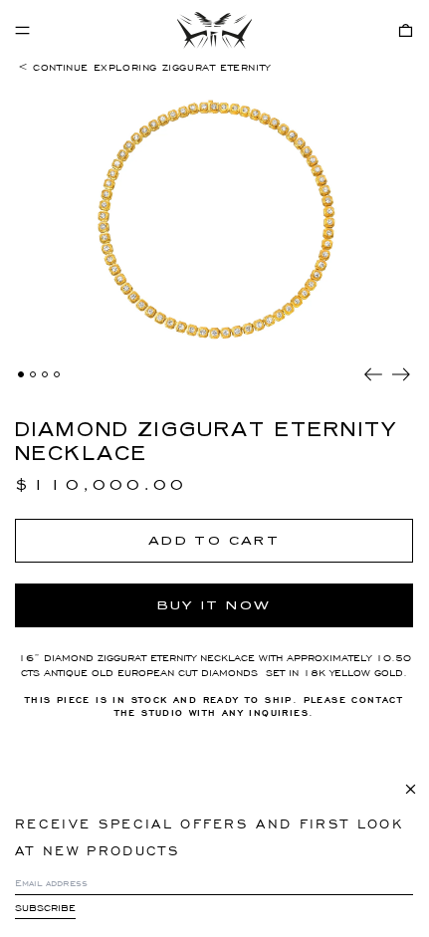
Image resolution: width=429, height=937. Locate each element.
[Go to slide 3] (45, 374)
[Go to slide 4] (57, 374)
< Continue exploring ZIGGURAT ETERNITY (144, 67)
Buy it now (214, 605)
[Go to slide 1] (21, 374)
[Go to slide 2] (33, 374)
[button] (405, 30)
